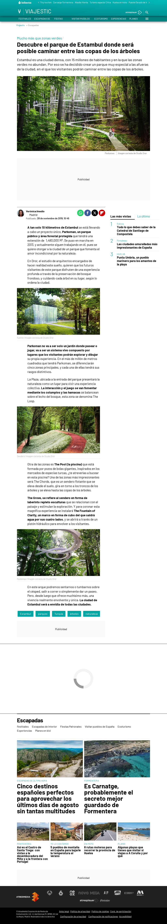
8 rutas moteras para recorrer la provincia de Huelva (99, 850)
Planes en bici (133, 19)
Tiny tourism (46, 2)
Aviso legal (64, 911)
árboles (74, 613)
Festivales (25, 18)
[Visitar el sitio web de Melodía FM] (140, 893)
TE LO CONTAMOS (59, 843)
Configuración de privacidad (73, 916)
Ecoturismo (101, 18)
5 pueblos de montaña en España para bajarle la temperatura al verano (66, 851)
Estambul (25, 613)
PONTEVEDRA (24, 843)
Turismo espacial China (100, 2)
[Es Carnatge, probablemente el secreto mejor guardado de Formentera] (117, 759)
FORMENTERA (91, 780)
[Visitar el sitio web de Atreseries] (106, 893)
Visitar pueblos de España (81, 19)
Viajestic (20, 25)
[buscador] (147, 12)
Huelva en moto (120, 2)
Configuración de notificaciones (103, 916)
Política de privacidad (80, 911)
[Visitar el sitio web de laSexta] (61, 893)
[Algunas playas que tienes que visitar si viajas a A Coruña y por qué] (134, 831)
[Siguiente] (148, 2)
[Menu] (147, 18)
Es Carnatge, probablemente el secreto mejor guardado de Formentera (108, 798)
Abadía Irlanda (81, 2)
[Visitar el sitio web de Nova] (83, 893)
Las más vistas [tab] (120, 216)
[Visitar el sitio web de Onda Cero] (117, 893)
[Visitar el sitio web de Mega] (95, 893)
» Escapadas (32, 25)
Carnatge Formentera (63, 2)
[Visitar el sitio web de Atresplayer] (89, 900)
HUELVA (121, 254)
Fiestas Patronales (61, 19)
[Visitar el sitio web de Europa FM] (129, 893)
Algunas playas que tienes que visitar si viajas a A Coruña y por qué (133, 851)
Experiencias (118, 18)
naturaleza (92, 613)
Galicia (120, 223)
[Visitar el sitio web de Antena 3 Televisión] (49, 893)
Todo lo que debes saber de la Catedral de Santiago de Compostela (136, 230)
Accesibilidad (125, 916)
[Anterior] (37, 2)
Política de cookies (100, 911)
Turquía (58, 613)
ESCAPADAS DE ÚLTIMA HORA (32, 780)
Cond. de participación (120, 911)
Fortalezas (122, 240)
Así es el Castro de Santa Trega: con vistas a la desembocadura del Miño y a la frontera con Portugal (32, 854)
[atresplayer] (132, 12)
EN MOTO (88, 843)
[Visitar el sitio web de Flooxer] (105, 900)
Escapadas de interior (42, 19)
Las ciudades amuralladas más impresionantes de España (137, 245)
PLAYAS (121, 843)
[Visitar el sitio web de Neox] (72, 893)
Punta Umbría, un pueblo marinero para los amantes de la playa (136, 261)
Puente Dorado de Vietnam (141, 2)
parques (42, 613)
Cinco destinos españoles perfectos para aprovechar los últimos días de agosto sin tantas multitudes (48, 798)
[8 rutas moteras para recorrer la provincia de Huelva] (100, 831)
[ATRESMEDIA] (27, 897)
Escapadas (30, 720)
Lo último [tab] (143, 216)
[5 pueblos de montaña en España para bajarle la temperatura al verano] (67, 831)
